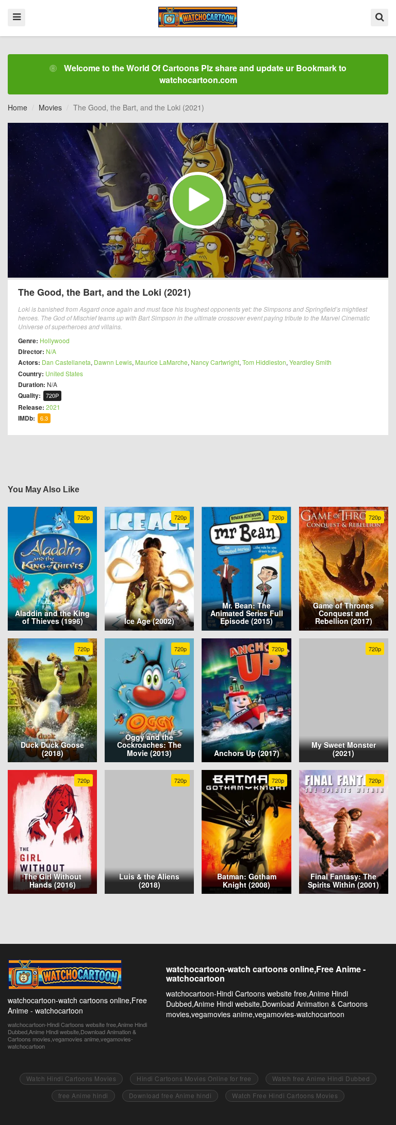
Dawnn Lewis (113, 362)
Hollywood (55, 340)
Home (17, 107)
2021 (53, 407)
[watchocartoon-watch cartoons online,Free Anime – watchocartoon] (197, 17)
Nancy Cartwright (215, 362)
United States (64, 373)
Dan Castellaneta (66, 362)
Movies (50, 107)
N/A (51, 351)
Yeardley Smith (310, 362)
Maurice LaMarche (161, 362)
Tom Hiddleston (264, 362)
